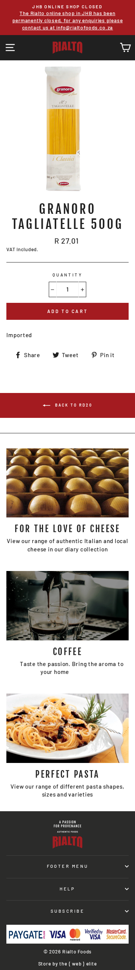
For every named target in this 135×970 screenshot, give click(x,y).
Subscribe (67, 911)
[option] (67, 17)
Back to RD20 (73, 405)
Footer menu (67, 866)
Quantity (67, 274)
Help (67, 888)
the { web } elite (78, 964)
